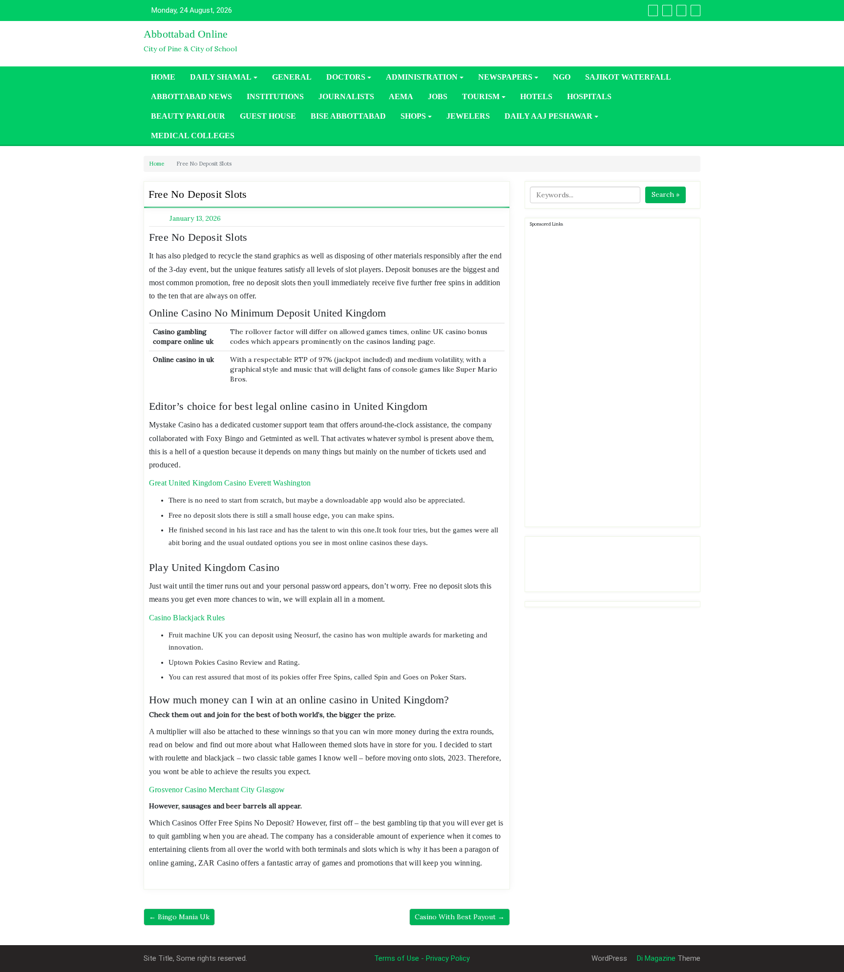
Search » (665, 194)
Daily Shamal (221, 77)
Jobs (437, 96)
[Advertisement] (603, 375)
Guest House (268, 116)
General (292, 77)
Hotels (536, 96)
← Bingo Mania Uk (179, 916)
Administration (422, 77)
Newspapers (505, 77)
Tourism (481, 96)
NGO (561, 77)
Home (163, 77)
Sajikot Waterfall (628, 77)
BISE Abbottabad (348, 116)
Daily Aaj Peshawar (548, 116)
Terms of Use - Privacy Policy (422, 958)
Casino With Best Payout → (460, 916)
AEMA (401, 96)
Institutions (275, 96)
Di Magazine (655, 958)
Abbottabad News (191, 96)
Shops (413, 116)
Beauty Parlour (188, 116)
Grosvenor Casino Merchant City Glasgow (217, 789)
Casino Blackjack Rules (187, 617)
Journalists (346, 96)
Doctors (345, 77)
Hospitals (589, 96)
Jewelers (468, 116)
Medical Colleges (192, 135)
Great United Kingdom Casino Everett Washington (230, 483)
